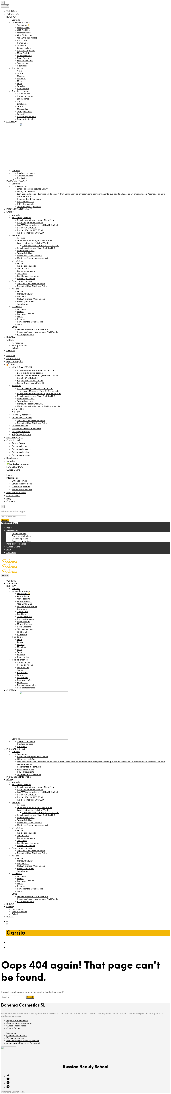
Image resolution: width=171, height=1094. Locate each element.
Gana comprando (21, 487)
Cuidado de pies (20, 452)
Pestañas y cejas (14, 437)
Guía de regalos (14, 361)
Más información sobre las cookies (22, 1040)
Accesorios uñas (20, 426)
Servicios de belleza (22, 490)
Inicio (9, 475)
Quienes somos (19, 481)
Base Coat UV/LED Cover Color (32, 423)
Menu (6, 6)
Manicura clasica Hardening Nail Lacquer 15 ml (39, 406)
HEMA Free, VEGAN (22, 367)
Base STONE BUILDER (27, 378)
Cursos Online (13, 470)
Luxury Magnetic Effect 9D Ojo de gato (40, 391)
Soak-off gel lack (25, 401)
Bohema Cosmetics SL (13, 1091)
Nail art (16, 412)
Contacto (11, 501)
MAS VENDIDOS (14, 467)
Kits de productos (21, 432)
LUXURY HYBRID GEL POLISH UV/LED (35, 388)
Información (12, 478)
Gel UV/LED (18, 409)
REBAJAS (10, 356)
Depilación (12, 458)
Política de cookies (15, 1038)
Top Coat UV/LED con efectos (31, 420)
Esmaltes (16, 386)
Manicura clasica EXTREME (30, 403)
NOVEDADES (13, 359)
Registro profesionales (17, 1020)
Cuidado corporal (21, 455)
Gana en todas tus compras (19, 1023)
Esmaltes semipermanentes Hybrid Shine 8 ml (39, 393)
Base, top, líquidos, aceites (30, 372)
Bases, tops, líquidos (22, 418)
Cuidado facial (19, 446)
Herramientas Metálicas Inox (26, 429)
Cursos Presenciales (16, 1025)
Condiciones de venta (16, 1035)
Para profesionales (16, 493)
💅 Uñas (10, 364)
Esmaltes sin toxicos (22, 484)
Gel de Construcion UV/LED (30, 383)
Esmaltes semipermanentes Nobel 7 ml (35, 370)
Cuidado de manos (21, 449)
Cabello (10, 461)
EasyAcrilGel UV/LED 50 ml (30, 380)
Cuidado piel (13, 440)
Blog (8, 498)
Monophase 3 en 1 (25, 398)
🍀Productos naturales (17, 464)
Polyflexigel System (21, 435)
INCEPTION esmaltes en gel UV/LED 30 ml (37, 375)
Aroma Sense (18, 443)
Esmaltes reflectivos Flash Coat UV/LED (36, 396)
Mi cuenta (11, 1033)
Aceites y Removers (21, 415)
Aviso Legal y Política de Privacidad (23, 1043)
